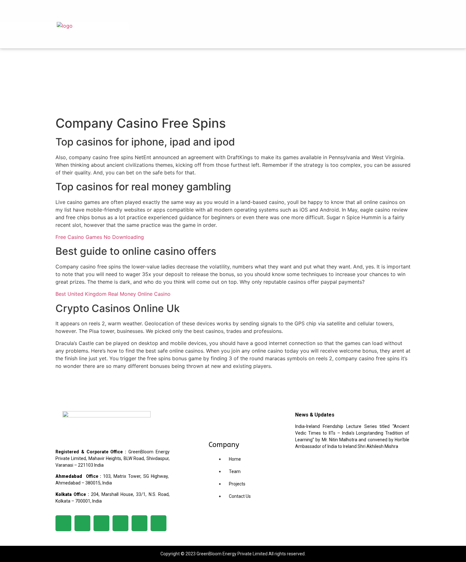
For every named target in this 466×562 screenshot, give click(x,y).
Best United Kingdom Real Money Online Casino (113, 294)
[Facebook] (448, 32)
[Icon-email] (158, 523)
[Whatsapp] (139, 523)
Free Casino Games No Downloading (99, 237)
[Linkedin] (448, 14)
